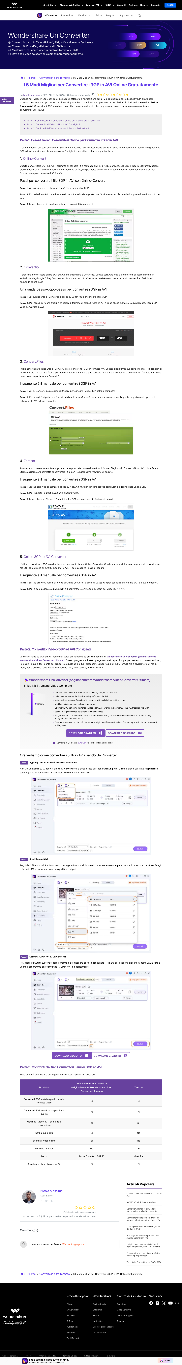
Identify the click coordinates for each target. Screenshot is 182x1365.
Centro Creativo (100, 1304)
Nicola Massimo (31, 95)
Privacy (28, 1356)
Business (133, 5)
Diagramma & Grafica (70, 5)
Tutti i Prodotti (73, 1338)
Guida (99, 15)
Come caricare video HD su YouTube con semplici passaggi (143, 1254)
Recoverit (71, 1315)
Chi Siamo (97, 1309)
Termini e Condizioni (10, 1356)
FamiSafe (71, 1332)
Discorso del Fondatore (103, 1327)
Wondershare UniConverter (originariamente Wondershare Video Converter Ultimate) (89, 680)
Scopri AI (121, 5)
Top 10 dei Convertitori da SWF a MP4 (144, 1262)
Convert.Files (34, 361)
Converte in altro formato (54, 77)
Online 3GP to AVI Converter (45, 557)
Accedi (170, 5)
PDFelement (72, 1327)
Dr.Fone (70, 1321)
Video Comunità (124, 1309)
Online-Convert (34, 158)
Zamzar (29, 461)
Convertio (31, 267)
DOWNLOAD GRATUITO (82, 733)
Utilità (108, 5)
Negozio (144, 5)
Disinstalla (111, 1356)
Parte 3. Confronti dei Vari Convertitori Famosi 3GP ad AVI (58, 128)
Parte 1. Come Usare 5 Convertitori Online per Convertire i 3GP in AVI (63, 120)
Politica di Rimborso (91, 1356)
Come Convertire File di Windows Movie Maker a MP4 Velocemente (142, 1210)
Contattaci (121, 1304)
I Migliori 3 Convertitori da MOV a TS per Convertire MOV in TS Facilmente (143, 1245)
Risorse (31, 77)
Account (120, 1321)
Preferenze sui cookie (47, 1356)
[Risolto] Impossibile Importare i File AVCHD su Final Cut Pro (143, 1236)
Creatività (48, 5)
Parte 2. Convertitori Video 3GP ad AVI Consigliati (53, 124)
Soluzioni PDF (93, 5)
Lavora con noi (99, 1332)
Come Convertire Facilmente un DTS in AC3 (144, 1194)
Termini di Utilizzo (70, 1356)
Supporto (155, 5)
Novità (96, 1315)
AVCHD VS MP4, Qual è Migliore (141, 1202)
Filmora (70, 1304)
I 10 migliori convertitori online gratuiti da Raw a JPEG (143, 1227)
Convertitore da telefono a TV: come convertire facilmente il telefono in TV (143, 1218)
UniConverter (72, 1309)
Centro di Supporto (125, 1315)
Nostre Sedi (98, 1321)
